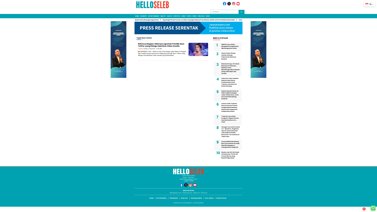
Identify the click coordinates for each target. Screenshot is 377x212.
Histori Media (161, 198)
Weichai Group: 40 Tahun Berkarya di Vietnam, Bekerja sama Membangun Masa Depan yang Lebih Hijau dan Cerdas (230, 68)
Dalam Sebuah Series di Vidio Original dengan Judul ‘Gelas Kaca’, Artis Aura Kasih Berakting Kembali (230, 95)
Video (208, 16)
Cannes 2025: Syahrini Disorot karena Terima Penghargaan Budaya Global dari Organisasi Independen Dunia (229, 107)
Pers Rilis (201, 16)
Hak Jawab (209, 198)
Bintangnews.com (175, 193)
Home (137, 16)
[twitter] (229, 5)
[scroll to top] (364, 209)
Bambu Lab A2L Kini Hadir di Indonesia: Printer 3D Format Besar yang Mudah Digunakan (230, 155)
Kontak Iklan (221, 198)
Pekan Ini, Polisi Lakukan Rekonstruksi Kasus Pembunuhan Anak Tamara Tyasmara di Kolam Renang (229, 82)
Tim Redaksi (173, 198)
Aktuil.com (196, 193)
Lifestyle (176, 16)
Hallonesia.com (187, 193)
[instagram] (234, 5)
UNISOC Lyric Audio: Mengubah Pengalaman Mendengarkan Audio (230, 46)
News (195, 16)
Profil (189, 16)
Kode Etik (184, 198)
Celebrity (143, 16)
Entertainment (153, 16)
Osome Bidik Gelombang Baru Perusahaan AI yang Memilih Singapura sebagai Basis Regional (230, 144)
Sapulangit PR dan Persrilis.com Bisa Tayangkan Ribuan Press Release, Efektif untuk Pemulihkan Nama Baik (193, 20)
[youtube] (238, 5)
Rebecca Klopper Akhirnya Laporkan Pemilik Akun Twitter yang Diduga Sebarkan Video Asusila (161, 45)
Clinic (183, 16)
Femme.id (204, 193)
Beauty (163, 16)
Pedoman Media (196, 198)
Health (169, 16)
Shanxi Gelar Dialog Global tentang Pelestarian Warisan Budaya (228, 56)
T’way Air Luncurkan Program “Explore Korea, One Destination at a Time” (230, 119)
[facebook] (225, 5)
